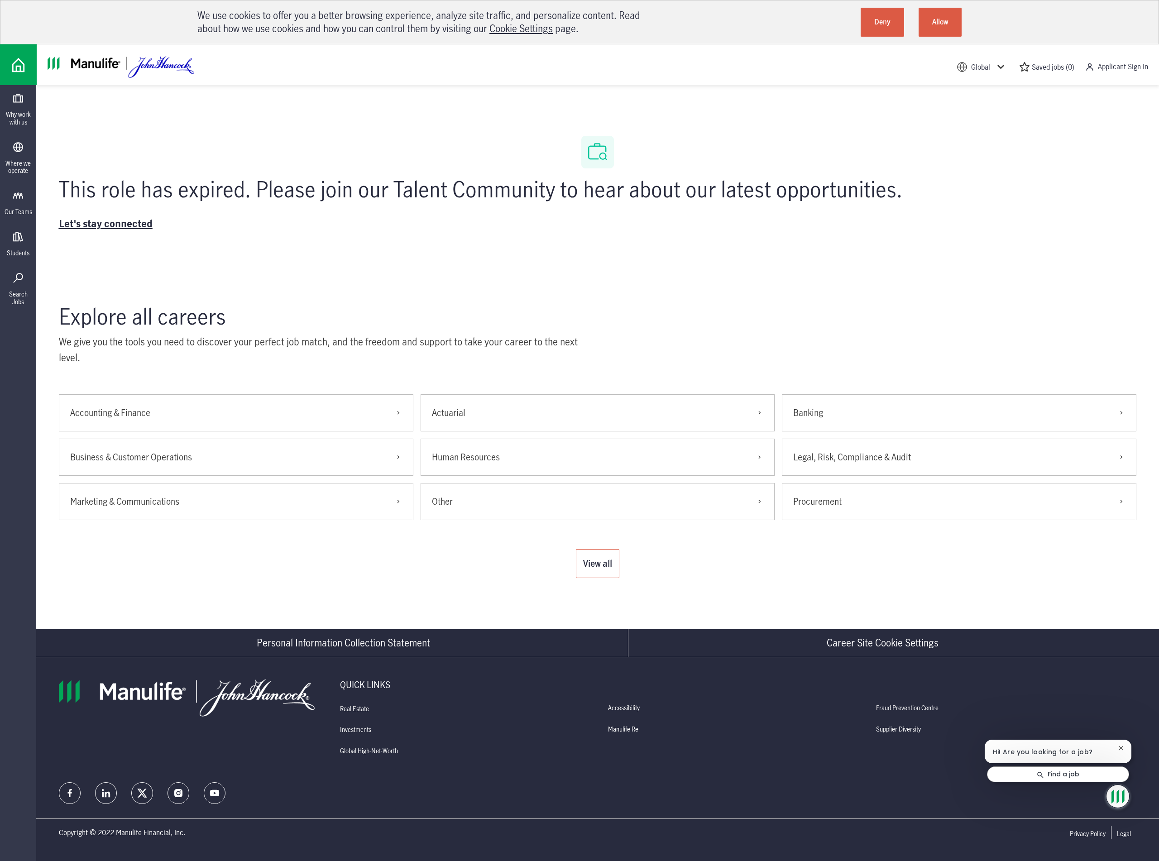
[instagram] (178, 793)
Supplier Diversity (898, 729)
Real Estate (354, 708)
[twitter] (142, 793)
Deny (882, 22)
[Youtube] (214, 793)
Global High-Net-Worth (369, 750)
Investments (355, 729)
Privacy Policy (1088, 834)
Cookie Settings (521, 28)
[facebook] (70, 793)
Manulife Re (623, 729)
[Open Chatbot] (1118, 796)
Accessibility (624, 707)
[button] (597, 563)
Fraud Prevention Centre (907, 707)
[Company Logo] (18, 64)
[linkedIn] (106, 793)
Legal (1124, 834)
